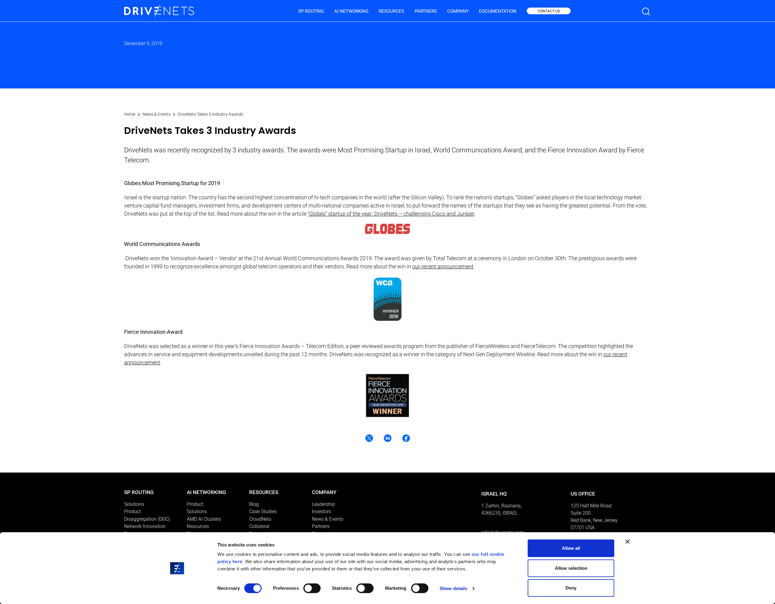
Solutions (134, 504)
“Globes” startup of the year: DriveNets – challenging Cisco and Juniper (391, 214)
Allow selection (571, 568)
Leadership (323, 504)
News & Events (156, 114)
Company (458, 11)
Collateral (259, 526)
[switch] (312, 588)
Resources (391, 11)
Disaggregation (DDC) (147, 519)
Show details (453, 588)
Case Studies (263, 511)
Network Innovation (145, 526)
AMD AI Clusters (204, 519)
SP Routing (311, 11)
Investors (321, 511)
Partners (426, 11)
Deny (571, 587)
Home (129, 114)
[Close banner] (627, 541)
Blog (254, 504)
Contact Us (549, 11)
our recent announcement (442, 266)
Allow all (571, 548)
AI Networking (351, 11)
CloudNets (260, 519)
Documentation (497, 11)
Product (132, 511)
